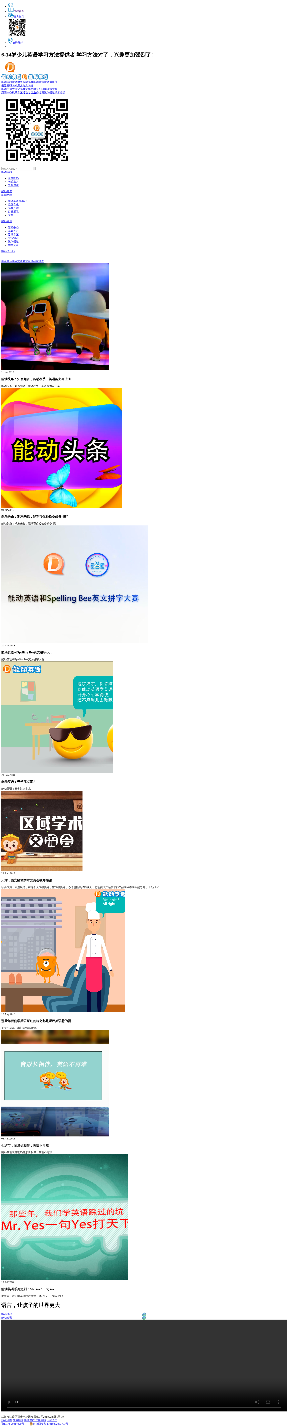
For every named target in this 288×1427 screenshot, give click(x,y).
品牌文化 (25, 89)
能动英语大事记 (10, 89)
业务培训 (38, 92)
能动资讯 (38, 82)
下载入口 (52, 1420)
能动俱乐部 (50, 82)
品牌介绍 (36, 89)
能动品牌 (28, 82)
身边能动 (17, 42)
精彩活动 (28, 261)
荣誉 (54, 89)
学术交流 (60, 92)
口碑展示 (46, 89)
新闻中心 (6, 92)
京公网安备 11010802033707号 (50, 1423)
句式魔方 (17, 85)
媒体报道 (49, 92)
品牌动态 (38, 261)
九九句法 (28, 85)
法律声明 (40, 1420)
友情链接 (18, 1420)
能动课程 (6, 82)
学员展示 (6, 261)
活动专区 (28, 92)
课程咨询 (19, 11)
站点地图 (6, 1420)
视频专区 (17, 92)
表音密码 (6, 85)
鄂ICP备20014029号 (14, 1423)
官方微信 (19, 16)
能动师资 (17, 82)
